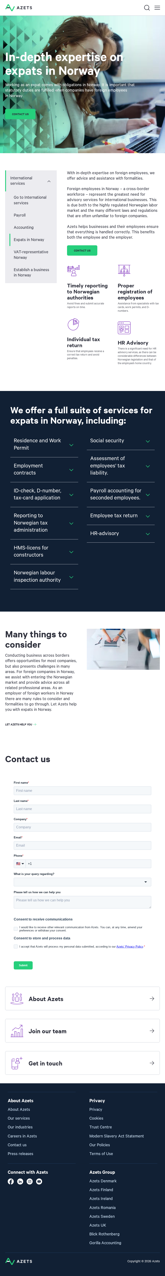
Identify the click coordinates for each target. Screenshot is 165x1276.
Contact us (20, 114)
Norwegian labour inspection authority (37, 576)
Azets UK (97, 1225)
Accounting (24, 227)
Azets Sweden (102, 1216)
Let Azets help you (18, 724)
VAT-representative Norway (31, 255)
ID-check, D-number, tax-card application (37, 494)
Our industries (20, 1127)
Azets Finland (101, 1190)
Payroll (20, 215)
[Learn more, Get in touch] (151, 1062)
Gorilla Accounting (105, 1243)
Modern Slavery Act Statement (116, 1136)
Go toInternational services (30, 200)
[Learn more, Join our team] (151, 1030)
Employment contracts (28, 469)
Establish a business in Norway (31, 273)
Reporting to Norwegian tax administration (31, 523)
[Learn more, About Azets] (151, 998)
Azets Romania (102, 1208)
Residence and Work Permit (37, 444)
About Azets (19, 1109)
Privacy (95, 1109)
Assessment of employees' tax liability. (107, 466)
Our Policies (99, 1145)
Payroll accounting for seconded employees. (115, 494)
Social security (107, 441)
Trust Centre (100, 1127)
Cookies (96, 1118)
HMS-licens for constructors (31, 551)
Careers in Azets (22, 1136)
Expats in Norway (29, 240)
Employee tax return (114, 516)
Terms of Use (101, 1154)
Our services (19, 1118)
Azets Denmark (103, 1181)
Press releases (20, 1154)
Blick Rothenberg (104, 1234)
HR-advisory (104, 534)
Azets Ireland (101, 1199)
